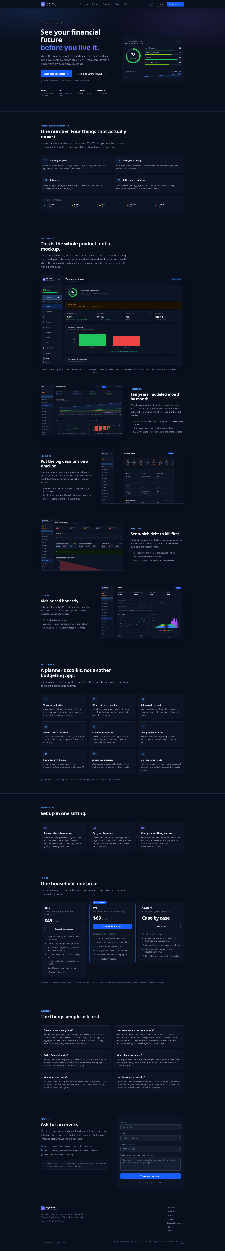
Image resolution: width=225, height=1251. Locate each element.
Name (123, 1122)
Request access (175, 4)
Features (106, 4)
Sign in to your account (89, 73)
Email (122, 1133)
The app (95, 4)
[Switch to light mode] (151, 4)
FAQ (125, 4)
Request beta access (54, 73)
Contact (170, 1230)
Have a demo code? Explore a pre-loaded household (66, 80)
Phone (127, 1144)
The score (84, 4)
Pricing (117, 4)
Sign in (160, 4)
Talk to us (161, 926)
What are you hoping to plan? (137, 1155)
